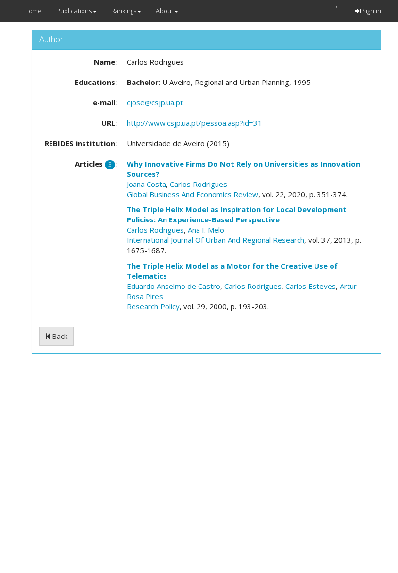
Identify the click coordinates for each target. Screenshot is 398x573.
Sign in (371, 10)
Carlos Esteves (310, 286)
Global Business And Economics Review (192, 194)
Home (33, 10)
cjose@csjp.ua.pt (155, 102)
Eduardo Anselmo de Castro (173, 286)
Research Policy (153, 306)
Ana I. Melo (206, 230)
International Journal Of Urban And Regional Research (215, 240)
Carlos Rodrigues (198, 184)
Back (58, 336)
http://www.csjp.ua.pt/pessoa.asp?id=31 (194, 123)
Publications (74, 10)
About (164, 10)
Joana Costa (146, 184)
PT (337, 7)
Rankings (123, 10)
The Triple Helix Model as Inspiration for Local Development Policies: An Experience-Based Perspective (237, 214)
